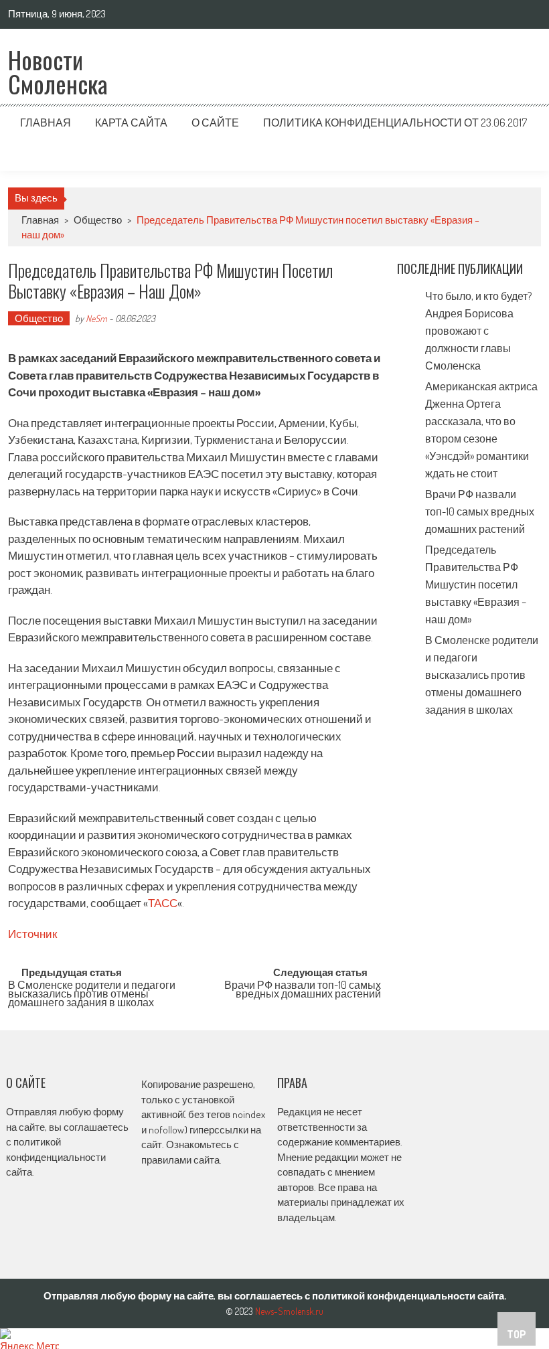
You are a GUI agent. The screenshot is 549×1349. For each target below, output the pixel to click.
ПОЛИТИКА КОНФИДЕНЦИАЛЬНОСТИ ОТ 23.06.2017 (395, 122)
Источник (32, 934)
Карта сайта (131, 122)
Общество (98, 220)
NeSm (96, 318)
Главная (45, 122)
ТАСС (162, 903)
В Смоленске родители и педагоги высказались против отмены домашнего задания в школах (91, 992)
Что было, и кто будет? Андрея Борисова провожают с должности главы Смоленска (478, 330)
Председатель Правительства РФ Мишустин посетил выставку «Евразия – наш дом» (475, 584)
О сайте (215, 122)
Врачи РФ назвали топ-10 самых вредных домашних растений (302, 990)
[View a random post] (520, 154)
